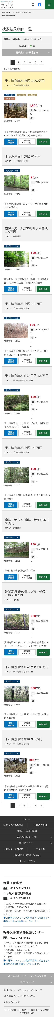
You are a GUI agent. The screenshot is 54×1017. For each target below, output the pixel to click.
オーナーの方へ (27, 861)
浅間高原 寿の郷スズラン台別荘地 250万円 (25, 593)
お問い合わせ (10, 1002)
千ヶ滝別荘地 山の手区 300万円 (26, 667)
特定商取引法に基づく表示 (27, 855)
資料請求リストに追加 (27, 141)
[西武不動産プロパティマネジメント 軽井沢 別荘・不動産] (7, 5)
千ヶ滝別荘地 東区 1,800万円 (25, 80)
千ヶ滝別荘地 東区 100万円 (23, 304)
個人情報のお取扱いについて (18, 996)
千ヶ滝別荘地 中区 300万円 (23, 739)
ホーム (27, 819)
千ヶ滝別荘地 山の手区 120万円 (26, 375)
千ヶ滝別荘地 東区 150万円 (23, 448)
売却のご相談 (40, 825)
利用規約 (8, 990)
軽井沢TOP (6, 12)
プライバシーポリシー (28, 990)
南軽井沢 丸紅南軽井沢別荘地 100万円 (26, 230)
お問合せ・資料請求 (13, 849)
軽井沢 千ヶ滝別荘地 (27, 831)
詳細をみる (43, 142)
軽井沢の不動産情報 (23, 12)
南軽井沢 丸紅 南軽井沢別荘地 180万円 (27, 521)
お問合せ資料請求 (11, 141)
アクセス (40, 849)
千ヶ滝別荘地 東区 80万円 (23, 156)
